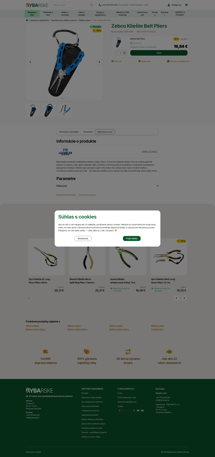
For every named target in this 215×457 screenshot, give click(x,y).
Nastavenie (83, 238)
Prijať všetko (131, 238)
